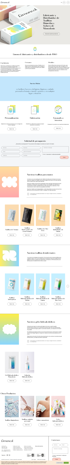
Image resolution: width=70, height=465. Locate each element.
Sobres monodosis (43, 420)
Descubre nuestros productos (51, 33)
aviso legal (49, 154)
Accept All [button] (66, 462)
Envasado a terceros (28, 449)
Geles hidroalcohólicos (28, 447)
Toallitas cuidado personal (18, 449)
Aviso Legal (34, 459)
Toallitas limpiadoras (12, 420)
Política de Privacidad (41, 459)
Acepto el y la (51, 154)
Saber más (12, 235)
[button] (11, 128)
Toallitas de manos (16, 446)
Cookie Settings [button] (60, 462)
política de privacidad (56, 154)
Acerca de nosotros (39, 446)
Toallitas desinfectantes (17, 448)
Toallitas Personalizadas (28, 448)
